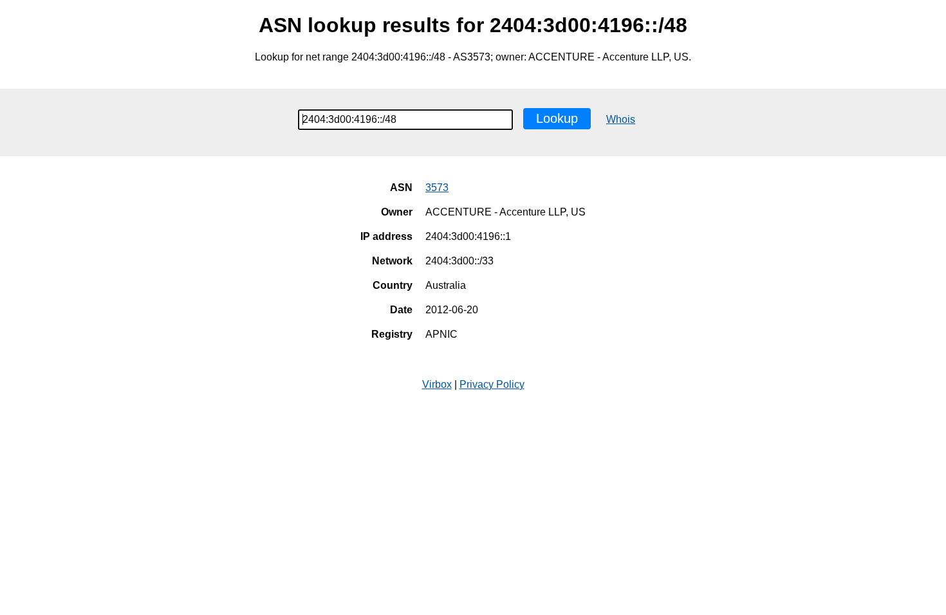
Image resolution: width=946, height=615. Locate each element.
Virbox (437, 384)
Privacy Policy (491, 384)
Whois (620, 119)
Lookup (557, 118)
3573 (437, 187)
